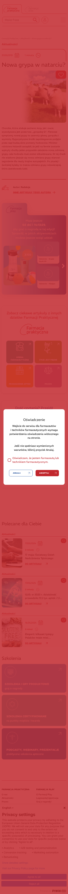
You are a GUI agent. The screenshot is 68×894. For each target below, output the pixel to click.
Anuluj (17, 473)
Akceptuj (44, 473)
